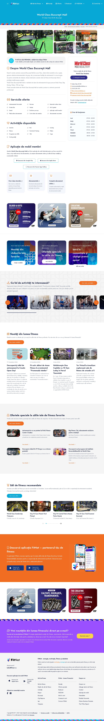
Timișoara (40, 704)
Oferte (59, 4)
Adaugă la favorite (79, 77)
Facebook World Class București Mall (81, 93)
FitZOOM (60, 693)
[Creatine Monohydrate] (83, 215)
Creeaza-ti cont (62, 698)
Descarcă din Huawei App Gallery (37, 167)
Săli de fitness (41, 684)
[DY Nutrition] (52, 600)
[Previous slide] (7, 302)
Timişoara (31, 715)
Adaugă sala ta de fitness (86, 687)
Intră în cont (61, 695)
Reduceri (69, 4)
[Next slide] (96, 302)
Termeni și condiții (45, 713)
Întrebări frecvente (84, 698)
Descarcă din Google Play (25, 160)
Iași (38, 701)
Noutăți (50, 4)
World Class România (82, 73)
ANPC (68, 713)
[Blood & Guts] (21, 215)
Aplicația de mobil (84, 693)
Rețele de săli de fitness (44, 687)
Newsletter (82, 695)
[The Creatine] (83, 600)
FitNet (66, 26)
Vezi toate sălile (14, 496)
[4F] (52, 215)
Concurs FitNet (62, 701)
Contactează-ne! (82, 102)
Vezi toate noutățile (15, 342)
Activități (40, 690)
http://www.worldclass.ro (78, 91)
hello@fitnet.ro (11, 668)
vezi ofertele (49, 261)
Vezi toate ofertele (14, 423)
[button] (47, 523)
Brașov (39, 693)
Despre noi (82, 684)
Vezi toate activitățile (88, 283)
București (83, 26)
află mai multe (80, 266)
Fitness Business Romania (86, 701)
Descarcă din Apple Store (48, 160)
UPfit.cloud (34, 713)
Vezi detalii (25, 444)
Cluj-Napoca (41, 698)
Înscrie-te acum (84, 636)
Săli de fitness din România (74, 26)
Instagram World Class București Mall (81, 95)
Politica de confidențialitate (58, 713)
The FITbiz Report (84, 704)
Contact (81, 690)
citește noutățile (18, 263)
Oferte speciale (62, 687)
